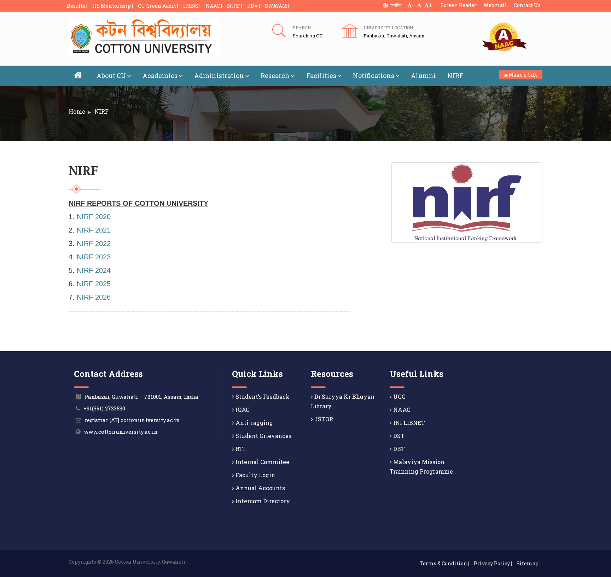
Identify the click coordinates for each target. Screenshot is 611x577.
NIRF (455, 75)
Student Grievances (262, 435)
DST (398, 435)
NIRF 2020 (94, 217)
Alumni (423, 75)
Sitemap (528, 563)
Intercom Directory (262, 501)
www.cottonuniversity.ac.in (121, 431)
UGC (398, 396)
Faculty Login (254, 475)
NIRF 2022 (94, 243)
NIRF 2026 (94, 297)
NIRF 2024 (94, 270)
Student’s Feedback (262, 396)
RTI (239, 448)
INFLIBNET (408, 422)
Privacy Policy (492, 563)
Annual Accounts (259, 488)
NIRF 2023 (94, 257)
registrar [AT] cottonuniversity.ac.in (132, 419)
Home (77, 111)
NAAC (401, 409)
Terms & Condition (443, 563)
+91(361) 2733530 (104, 408)
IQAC (241, 409)
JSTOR (323, 419)
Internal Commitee (261, 461)
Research (275, 75)
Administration (219, 75)
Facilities (321, 75)
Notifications (373, 75)
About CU (111, 75)
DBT (398, 448)
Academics (160, 75)
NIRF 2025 (94, 284)
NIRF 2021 (94, 230)
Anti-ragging (253, 422)
